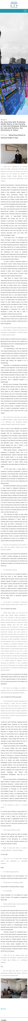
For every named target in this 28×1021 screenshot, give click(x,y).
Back (4, 1009)
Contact (3, 1020)
